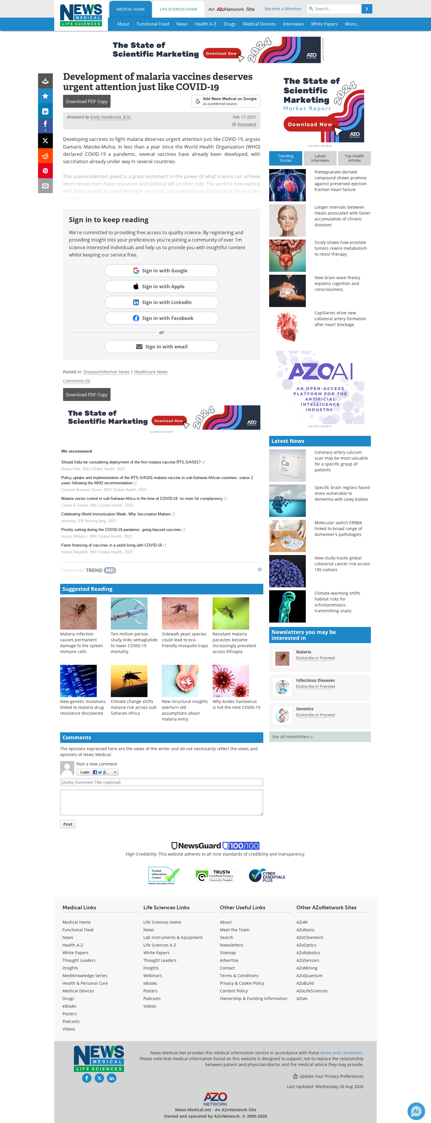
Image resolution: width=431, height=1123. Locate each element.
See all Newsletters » (292, 736)
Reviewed (246, 124)
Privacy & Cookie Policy (242, 983)
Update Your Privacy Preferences (331, 1076)
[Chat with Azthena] (416, 1111)
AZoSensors (307, 960)
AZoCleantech (309, 937)
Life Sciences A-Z (159, 945)
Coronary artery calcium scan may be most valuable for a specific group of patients (341, 461)
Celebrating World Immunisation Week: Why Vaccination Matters (116, 514)
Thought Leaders (79, 960)
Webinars (152, 975)
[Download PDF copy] (45, 80)
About (226, 922)
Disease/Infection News (107, 372)
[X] (45, 140)
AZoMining (307, 968)
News (67, 937)
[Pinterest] (45, 170)
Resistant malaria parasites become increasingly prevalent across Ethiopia (234, 642)
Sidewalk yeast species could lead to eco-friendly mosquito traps (185, 639)
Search (226, 937)
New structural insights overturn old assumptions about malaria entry (185, 710)
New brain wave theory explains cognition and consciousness (337, 283)
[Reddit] (45, 155)
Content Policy (234, 991)
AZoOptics (306, 945)
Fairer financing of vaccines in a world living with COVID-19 (111, 545)
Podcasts (71, 1021)
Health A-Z (72, 945)
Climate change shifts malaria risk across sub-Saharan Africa (134, 707)
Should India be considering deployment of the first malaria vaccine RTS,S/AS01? (131, 462)
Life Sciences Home (178, 9)
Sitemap (228, 952)
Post (67, 824)
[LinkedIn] (45, 110)
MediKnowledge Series (84, 975)
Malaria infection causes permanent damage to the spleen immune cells (81, 642)
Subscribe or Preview (315, 657)
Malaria (303, 652)
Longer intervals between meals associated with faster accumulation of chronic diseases (343, 215)
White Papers (75, 952)
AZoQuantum (309, 975)
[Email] (45, 185)
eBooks (69, 1006)
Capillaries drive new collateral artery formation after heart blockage (340, 318)
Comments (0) (76, 381)
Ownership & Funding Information (253, 998)
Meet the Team (235, 930)
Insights (70, 968)
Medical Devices (78, 991)
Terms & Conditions (239, 975)
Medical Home (130, 9)
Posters (69, 1013)
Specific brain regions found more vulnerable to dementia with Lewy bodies (342, 493)
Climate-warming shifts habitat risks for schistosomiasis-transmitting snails (337, 601)
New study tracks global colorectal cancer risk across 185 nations (342, 563)
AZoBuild (305, 983)
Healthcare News (151, 372)
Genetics (304, 708)
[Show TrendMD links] (259, 569)
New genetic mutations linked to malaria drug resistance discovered (83, 707)
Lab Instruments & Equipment (173, 937)
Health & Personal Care (85, 983)
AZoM (302, 922)
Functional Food (78, 930)
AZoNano (305, 930)
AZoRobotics (308, 952)
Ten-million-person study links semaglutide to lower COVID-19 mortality (134, 642)
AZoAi (302, 998)
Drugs (68, 998)
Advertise (229, 960)
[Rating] (45, 95)
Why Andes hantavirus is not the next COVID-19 (236, 704)
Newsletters (231, 945)
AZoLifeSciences (312, 991)
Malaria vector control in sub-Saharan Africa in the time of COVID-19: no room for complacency (142, 498)
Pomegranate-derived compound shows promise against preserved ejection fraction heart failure (341, 180)
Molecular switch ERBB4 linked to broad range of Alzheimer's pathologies (338, 528)
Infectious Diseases (315, 680)
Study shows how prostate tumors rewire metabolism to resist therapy (341, 248)
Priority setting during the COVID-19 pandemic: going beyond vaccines (121, 529)
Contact (227, 968)
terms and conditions (341, 1052)
